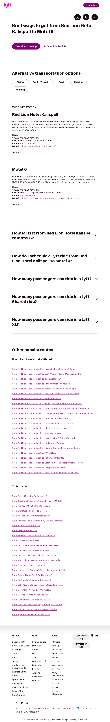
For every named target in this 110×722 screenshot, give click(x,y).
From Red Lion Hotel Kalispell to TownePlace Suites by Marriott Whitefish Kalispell (53, 413)
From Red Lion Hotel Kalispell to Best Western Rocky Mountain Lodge (46, 373)
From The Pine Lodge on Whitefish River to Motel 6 (37, 501)
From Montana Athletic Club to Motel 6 (31, 505)
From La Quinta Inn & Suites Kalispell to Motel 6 (35, 545)
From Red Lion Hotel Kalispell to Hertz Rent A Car (36, 398)
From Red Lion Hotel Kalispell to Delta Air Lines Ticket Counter (43, 423)
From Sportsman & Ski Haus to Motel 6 (31, 614)
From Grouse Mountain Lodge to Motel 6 (32, 594)
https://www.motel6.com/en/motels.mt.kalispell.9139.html (50, 198)
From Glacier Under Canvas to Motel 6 (30, 550)
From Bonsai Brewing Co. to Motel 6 (29, 496)
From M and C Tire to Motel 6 (26, 525)
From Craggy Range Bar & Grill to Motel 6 (32, 575)
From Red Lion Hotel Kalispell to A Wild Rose (34, 452)
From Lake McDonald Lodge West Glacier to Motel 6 (37, 584)
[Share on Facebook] (86, 17)
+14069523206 (27, 195)
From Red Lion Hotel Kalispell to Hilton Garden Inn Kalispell (41, 383)
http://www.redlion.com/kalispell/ (39, 146)
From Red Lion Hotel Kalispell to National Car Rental (38, 457)
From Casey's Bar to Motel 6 (25, 540)
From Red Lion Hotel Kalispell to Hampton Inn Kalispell (39, 467)
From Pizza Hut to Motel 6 (24, 530)
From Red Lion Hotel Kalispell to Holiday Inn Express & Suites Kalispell (47, 403)
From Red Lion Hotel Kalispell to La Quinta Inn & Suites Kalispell (43, 438)
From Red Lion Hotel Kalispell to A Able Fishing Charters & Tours (44, 369)
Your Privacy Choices (66, 708)
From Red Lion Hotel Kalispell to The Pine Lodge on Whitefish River (45, 393)
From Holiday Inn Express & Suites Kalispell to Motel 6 (38, 570)
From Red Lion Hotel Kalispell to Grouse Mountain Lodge (40, 418)
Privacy (27, 708)
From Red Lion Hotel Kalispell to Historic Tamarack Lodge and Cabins (46, 448)
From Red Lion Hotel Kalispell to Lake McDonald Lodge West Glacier (45, 472)
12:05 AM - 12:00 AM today (26, 137)
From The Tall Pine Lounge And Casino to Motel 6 (36, 560)
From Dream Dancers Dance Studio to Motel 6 (34, 609)
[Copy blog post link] (94, 17)
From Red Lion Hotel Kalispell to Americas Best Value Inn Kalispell (44, 388)
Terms (18, 708)
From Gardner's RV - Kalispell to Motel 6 (31, 589)
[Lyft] (7, 5)
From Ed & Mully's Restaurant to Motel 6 (31, 580)
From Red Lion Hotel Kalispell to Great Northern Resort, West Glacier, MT (48, 462)
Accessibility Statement (43, 708)
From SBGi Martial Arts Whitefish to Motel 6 (33, 535)
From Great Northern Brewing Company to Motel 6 (37, 604)
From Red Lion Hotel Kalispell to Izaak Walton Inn (36, 378)
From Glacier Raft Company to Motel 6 (31, 599)
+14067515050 (27, 143)
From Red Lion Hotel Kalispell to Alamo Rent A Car (37, 433)
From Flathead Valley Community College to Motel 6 (38, 520)
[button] (104, 5)
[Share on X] (77, 17)
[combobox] (94, 635)
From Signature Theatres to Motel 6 (29, 510)
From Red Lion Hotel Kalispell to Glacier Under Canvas (39, 428)
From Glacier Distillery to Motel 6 (28, 565)
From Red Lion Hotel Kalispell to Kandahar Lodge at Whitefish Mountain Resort (51, 408)
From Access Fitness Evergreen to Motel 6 (33, 515)
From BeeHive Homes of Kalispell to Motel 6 (34, 555)
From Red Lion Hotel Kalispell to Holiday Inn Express (38, 443)
